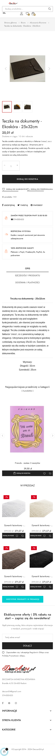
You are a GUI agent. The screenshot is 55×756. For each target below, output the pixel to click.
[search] (49, 9)
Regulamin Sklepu (37, 652)
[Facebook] (2, 703)
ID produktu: (7, 196)
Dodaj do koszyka (27, 179)
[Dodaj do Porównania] (50, 473)
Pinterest (38, 205)
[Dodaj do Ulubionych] (44, 473)
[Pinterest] (9, 703)
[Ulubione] (27, 13)
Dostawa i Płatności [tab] (27, 282)
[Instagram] (16, 703)
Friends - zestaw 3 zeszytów (27, 463)
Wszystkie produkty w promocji (22, 599)
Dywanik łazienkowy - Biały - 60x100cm (13, 525)
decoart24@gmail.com (11, 691)
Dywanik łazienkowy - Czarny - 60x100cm (41, 576)
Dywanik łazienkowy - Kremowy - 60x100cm (41, 525)
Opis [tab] (27, 268)
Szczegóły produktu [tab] (27, 275)
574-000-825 (18, 219)
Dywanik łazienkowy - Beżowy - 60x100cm (13, 576)
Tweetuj (24, 205)
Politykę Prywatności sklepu (13, 655)
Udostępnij (9, 205)
